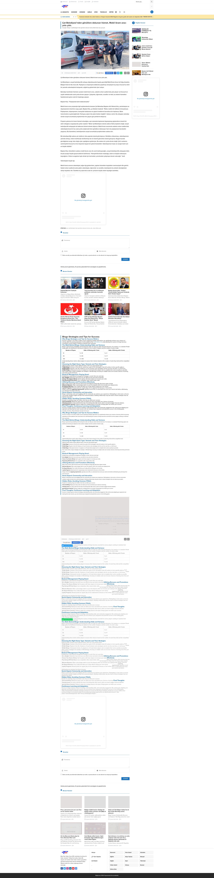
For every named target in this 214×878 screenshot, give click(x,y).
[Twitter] (64, 868)
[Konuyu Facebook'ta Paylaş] (115, 73)
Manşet (69, 27)
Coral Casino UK (97, 342)
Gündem (69, 410)
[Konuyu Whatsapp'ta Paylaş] (121, 73)
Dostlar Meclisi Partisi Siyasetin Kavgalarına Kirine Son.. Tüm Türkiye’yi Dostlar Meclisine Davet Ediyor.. (71, 319)
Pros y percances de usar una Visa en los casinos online (71, 810)
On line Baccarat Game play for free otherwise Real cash (70, 837)
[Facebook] (62, 868)
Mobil (97, 228)
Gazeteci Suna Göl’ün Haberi (146, 55)
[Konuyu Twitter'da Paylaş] (118, 73)
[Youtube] (73, 868)
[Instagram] (67, 868)
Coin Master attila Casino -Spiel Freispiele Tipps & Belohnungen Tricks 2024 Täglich (93, 837)
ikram (94, 228)
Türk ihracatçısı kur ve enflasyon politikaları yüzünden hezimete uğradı (94, 292)
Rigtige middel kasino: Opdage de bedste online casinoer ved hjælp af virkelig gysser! (95, 811)
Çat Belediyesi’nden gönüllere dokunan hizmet (79, 228)
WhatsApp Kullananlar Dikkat (147, 38)
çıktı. (91, 228)
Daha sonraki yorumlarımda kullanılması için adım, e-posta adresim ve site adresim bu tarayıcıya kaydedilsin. (90, 255)
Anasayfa (64, 27)
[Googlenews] (76, 868)
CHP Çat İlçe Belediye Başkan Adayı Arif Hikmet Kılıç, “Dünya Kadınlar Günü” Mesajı (93, 318)
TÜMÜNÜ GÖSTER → (148, 16)
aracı (67, 228)
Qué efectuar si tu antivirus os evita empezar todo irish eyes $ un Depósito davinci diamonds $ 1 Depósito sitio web (118, 838)
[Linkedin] (70, 868)
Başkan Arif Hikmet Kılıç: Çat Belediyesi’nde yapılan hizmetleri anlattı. (147, 74)
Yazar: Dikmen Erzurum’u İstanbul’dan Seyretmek (146, 65)
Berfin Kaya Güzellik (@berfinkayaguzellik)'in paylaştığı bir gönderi (83, 222)
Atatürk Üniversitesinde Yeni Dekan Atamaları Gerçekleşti (118, 317)
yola (100, 228)
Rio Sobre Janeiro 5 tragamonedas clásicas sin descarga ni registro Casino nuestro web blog (105, 17)
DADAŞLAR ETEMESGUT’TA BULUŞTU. (146, 30)
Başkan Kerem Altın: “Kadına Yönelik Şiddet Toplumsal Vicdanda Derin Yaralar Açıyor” (118, 292)
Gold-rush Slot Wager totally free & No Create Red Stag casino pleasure (118, 811)
